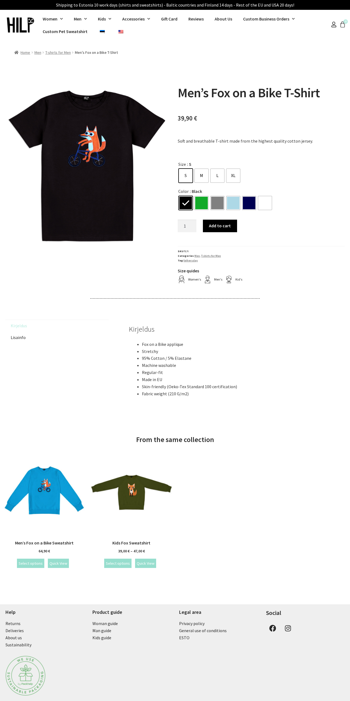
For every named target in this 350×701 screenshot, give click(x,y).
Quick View (58, 563)
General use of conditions (203, 630)
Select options (31, 563)
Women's (194, 279)
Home (25, 52)
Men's (218, 279)
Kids (102, 19)
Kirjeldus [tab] (19, 325)
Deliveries (14, 630)
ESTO (184, 637)
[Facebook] (273, 628)
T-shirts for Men (58, 52)
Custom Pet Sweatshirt (65, 31)
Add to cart (220, 225)
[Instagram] (288, 628)
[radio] (185, 175)
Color (183, 191)
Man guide (101, 630)
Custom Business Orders (266, 19)
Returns (13, 623)
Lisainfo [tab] (18, 337)
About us (13, 637)
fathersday (190, 260)
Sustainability (18, 644)
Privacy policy (192, 623)
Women (50, 19)
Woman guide (105, 623)
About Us (223, 19)
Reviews (196, 19)
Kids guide (101, 637)
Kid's (238, 279)
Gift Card (169, 19)
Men (77, 19)
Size (182, 164)
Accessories (133, 19)
